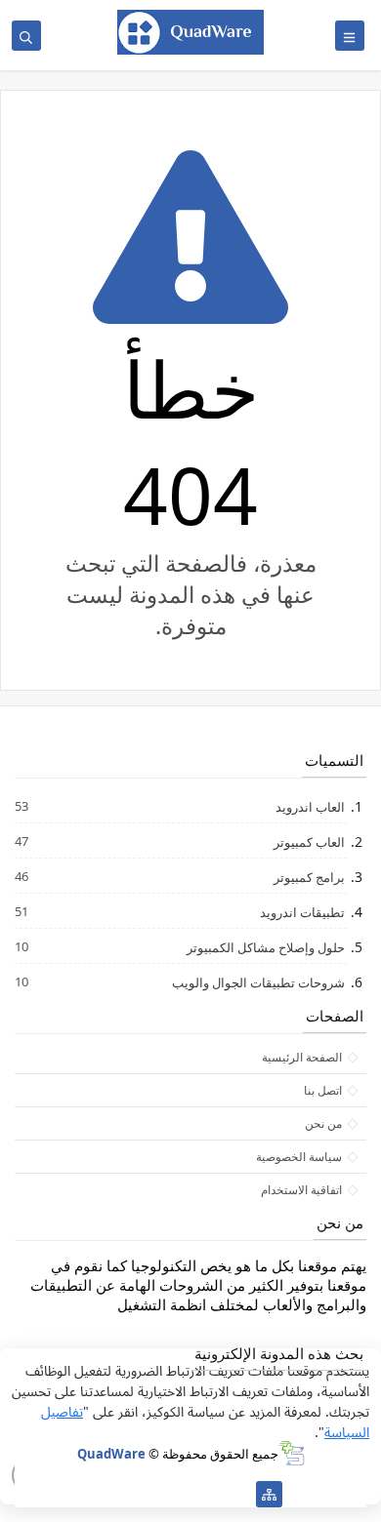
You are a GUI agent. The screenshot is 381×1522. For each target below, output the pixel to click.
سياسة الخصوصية (299, 1156)
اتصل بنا (323, 1090)
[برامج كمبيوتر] (238, 1494)
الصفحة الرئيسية (302, 1057)
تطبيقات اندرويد (301, 911)
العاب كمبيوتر (308, 841)
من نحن (323, 1123)
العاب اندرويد (309, 806)
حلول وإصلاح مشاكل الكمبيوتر (265, 947)
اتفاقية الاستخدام (301, 1190)
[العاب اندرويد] (206, 1494)
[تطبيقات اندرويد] (175, 1494)
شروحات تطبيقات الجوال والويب (257, 982)
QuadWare (111, 1453)
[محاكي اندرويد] (113, 1494)
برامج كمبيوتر (308, 876)
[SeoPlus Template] (291, 1453)
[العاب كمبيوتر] (144, 1494)
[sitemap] (269, 1494)
